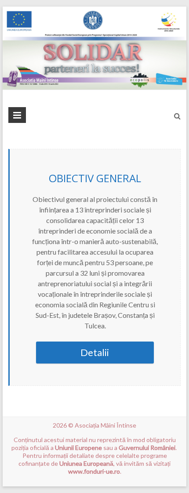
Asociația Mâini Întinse (105, 425)
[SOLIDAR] (94, 11)
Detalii (94, 352)
